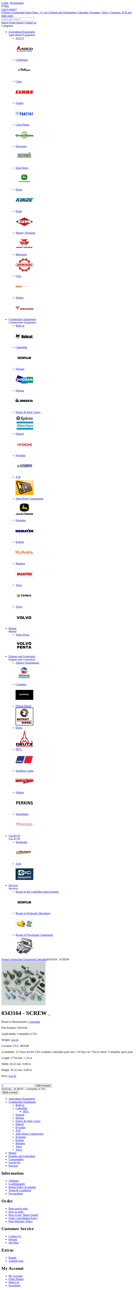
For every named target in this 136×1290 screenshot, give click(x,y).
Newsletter (14, 1285)
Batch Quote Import (12, 22)
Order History (16, 1279)
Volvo (19, 1149)
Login (4, 2)
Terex (19, 1146)
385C (26, 1111)
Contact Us (14, 1236)
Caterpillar (21, 1108)
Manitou (20, 1143)
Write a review (10, 1092)
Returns (12, 1239)
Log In (14, 1039)
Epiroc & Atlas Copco (28, 1121)
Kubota (20, 1140)
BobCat (20, 1105)
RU (7, 6)
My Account (15, 1275)
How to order (16, 1211)
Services (13, 885)
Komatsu (21, 1136)
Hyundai (20, 1127)
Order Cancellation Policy (23, 1218)
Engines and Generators (21, 656)
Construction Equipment (22, 319)
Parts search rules (18, 1208)
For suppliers (15, 1193)
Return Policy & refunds (22, 1187)
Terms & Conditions (19, 1190)
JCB (18, 1130)
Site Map (13, 1242)
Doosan (20, 1114)
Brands (12, 1257)
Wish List (13, 1282)
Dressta (20, 1117)
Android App (15, 1260)
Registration (17, 2)
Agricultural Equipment (21, 31)
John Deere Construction (29, 1133)
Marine (12, 628)
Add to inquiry (43, 1085)
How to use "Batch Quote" (23, 1214)
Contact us (30, 22)
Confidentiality (16, 1183)
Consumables (16, 1159)
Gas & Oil (14, 835)
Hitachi (20, 1124)
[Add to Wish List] (49, 1014)
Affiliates (13, 1180)
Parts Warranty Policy (20, 1221)
